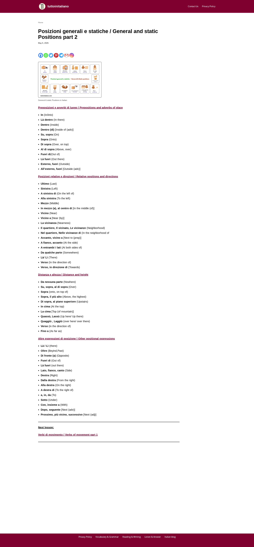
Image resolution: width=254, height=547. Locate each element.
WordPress (61, 544)
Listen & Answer (152, 536)
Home (40, 22)
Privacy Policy (208, 6)
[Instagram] (71, 55)
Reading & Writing (131, 536)
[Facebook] (40, 55)
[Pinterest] (56, 55)
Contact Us (193, 6)
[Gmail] (66, 55)
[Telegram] (61, 55)
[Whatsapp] (46, 55)
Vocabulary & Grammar (107, 536)
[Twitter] (51, 55)
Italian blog (170, 536)
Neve (40, 544)
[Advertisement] (201, 60)
